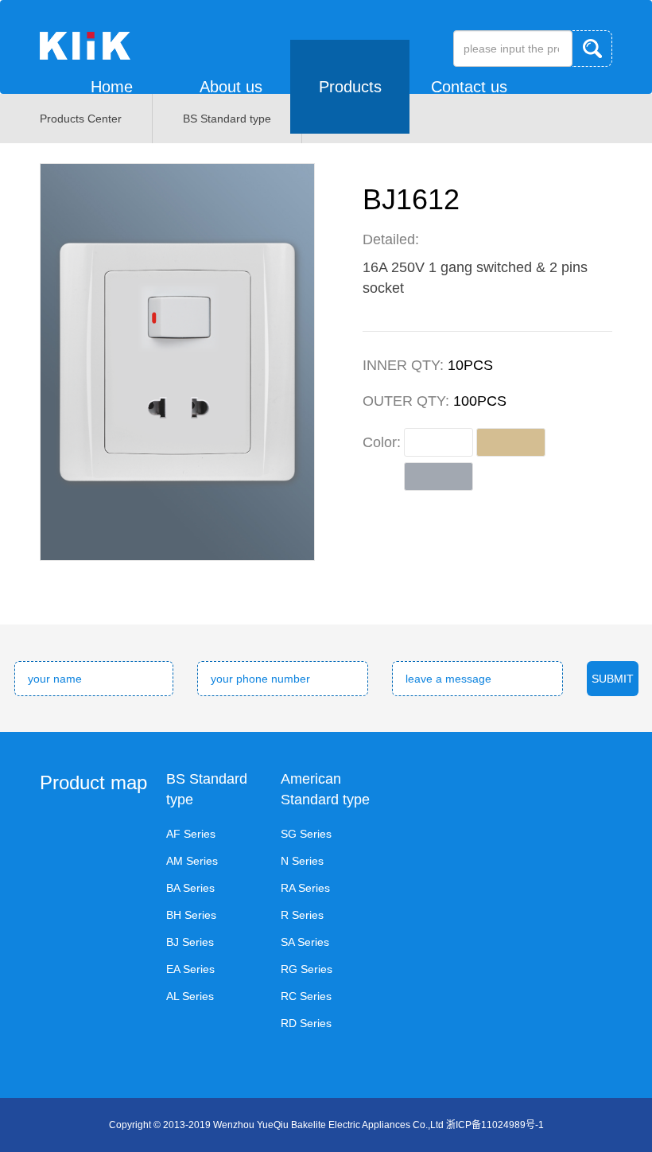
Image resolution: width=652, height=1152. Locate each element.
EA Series (190, 969)
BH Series (191, 915)
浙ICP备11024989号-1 (495, 1125)
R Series (302, 915)
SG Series (306, 833)
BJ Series (190, 942)
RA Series (305, 888)
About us (231, 86)
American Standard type (325, 789)
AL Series (190, 996)
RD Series (306, 1023)
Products (350, 86)
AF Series (190, 833)
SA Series (305, 942)
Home (112, 86)
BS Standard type (206, 789)
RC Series (306, 996)
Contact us (469, 86)
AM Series (192, 860)
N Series (302, 860)
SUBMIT (613, 678)
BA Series (190, 888)
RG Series (306, 969)
